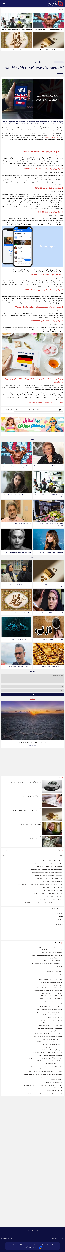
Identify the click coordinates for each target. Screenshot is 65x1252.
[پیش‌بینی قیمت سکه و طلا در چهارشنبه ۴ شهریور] (48, 654)
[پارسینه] (55, 3)
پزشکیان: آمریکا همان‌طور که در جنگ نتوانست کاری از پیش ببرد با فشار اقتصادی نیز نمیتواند (42, 1074)
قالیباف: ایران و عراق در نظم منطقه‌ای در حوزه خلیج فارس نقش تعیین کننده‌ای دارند (44, 1071)
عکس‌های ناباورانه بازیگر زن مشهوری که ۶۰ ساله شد (51, 552)
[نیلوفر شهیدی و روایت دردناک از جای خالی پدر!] (48, 600)
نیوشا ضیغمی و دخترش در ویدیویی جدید (52, 897)
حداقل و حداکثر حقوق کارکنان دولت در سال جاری (51, 1050)
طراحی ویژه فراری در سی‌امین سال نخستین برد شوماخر (50, 1025)
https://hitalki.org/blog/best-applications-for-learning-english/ (46, 402)
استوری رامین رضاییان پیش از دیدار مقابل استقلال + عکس (49, 1012)
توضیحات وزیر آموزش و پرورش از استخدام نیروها (51, 1031)
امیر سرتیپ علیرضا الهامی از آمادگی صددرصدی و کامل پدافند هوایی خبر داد (46, 1052)
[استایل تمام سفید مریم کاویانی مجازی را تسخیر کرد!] (16, 571)
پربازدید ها (57, 850)
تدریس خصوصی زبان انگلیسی (51, 137)
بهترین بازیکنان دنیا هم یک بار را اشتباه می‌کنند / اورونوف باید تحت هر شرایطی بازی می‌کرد (43, 1093)
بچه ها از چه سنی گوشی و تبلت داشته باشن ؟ (52, 952)
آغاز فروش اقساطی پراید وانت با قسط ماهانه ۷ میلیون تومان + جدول (25, 783)
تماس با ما (35, 1231)
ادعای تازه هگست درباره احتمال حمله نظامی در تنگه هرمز (50, 979)
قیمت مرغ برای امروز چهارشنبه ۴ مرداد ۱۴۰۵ (52, 1015)
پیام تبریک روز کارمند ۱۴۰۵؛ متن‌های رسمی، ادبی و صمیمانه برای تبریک (17, 29)
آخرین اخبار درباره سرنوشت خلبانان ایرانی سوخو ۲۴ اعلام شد (49, 1009)
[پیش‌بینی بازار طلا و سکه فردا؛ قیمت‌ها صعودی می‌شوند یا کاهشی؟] (52, 814)
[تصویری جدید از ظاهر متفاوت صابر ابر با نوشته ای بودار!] (16, 539)
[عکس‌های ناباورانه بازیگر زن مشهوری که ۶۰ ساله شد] (48, 539)
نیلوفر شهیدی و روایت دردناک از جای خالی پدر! (52, 613)
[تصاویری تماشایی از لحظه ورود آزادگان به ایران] (32, 720)
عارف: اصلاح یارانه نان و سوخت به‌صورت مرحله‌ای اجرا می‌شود (49, 988)
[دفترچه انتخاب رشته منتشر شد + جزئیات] (52, 800)
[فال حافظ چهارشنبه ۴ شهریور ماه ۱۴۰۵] (16, 40)
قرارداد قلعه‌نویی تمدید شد (56, 1080)
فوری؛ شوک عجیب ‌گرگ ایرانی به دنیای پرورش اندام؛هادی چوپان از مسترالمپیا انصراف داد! (48, 30)
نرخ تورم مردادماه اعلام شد (56, 966)
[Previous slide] (3, 717)
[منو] (4, 4)
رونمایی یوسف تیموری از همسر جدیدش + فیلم (50, 891)
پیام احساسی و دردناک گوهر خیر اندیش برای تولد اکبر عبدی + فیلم (48, 466)
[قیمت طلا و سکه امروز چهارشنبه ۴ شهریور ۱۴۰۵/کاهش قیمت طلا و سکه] (48, 40)
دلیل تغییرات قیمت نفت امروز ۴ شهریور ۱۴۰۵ (52, 1047)
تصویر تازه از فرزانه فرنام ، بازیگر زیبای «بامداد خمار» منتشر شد (17, 495)
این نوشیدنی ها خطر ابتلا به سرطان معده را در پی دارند (50, 1020)
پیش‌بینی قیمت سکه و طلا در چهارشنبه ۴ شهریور (52, 667)
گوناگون (61, 9)
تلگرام (56, 1238)
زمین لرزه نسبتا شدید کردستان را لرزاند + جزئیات (52, 1082)
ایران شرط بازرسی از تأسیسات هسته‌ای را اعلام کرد (51, 982)
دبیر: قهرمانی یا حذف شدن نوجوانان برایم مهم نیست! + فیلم (49, 1061)
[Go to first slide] (61, 717)
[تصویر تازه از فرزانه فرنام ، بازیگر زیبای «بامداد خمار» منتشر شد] (16, 482)
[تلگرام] (6, 410)
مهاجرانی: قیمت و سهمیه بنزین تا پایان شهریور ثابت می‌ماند (49, 993)
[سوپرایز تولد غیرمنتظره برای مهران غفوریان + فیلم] (16, 654)
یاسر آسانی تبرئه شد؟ (57, 1088)
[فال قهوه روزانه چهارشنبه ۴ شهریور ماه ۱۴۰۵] (48, 627)
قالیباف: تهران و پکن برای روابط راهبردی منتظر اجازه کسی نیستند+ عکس (47, 958)
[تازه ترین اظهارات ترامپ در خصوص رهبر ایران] (52, 828)
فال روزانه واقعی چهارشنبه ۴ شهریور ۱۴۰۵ (21, 640)
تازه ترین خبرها (59, 925)
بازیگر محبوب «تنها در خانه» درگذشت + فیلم (53, 971)
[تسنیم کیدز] (32, 425)
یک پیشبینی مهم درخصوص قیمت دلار (32, 838)
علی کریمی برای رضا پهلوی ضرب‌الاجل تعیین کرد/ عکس (48, 863)
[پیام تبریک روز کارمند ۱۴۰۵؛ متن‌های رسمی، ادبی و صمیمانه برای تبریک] (16, 20)
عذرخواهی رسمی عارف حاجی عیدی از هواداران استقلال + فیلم (49, 1042)
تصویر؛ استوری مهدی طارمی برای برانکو (54, 1090)
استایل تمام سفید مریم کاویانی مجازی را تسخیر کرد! (19, 584)
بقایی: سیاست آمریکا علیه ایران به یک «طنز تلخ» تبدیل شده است (48, 947)
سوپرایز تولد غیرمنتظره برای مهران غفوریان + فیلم (20, 667)
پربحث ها (5, 850)
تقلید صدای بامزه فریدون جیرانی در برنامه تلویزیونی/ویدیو (48, 894)
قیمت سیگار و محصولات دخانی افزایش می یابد (52, 1044)
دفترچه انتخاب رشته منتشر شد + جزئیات (32, 797)
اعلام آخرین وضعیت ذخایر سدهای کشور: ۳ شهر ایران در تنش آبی (48, 1034)
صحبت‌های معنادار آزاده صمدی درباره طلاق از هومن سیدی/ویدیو (46, 869)
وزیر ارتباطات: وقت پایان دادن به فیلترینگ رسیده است (50, 998)
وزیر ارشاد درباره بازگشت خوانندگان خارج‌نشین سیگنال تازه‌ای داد (48, 985)
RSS (29, 1231)
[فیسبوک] (8, 410)
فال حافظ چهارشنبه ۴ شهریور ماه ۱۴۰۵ (17, 49)
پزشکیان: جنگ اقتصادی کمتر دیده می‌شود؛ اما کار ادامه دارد (49, 996)
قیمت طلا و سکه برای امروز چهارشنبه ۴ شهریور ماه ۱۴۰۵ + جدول (48, 1039)
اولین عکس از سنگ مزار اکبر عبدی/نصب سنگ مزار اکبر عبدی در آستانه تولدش (49, 524)
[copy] (59, 410)
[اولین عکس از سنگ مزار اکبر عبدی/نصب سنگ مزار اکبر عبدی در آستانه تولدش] (48, 511)
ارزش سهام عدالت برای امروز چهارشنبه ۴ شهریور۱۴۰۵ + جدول (49, 1006)
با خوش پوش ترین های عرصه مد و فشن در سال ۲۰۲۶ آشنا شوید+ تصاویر (46, 1066)
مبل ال (61, 927)
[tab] (35, 745)
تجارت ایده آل (60, 922)
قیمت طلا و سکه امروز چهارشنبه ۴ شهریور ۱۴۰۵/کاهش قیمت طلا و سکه (48, 49)
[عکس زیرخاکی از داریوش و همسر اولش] (16, 511)
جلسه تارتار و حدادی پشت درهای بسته (54, 1017)
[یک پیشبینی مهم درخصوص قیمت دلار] (52, 842)
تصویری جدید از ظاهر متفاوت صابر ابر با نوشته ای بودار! (18, 552)
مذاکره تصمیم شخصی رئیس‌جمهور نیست (53, 969)
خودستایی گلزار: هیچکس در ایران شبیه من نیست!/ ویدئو (48, 900)
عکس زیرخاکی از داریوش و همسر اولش (22, 523)
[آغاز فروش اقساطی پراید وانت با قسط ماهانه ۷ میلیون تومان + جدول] (52, 786)
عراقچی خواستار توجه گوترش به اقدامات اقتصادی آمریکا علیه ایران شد (47, 963)
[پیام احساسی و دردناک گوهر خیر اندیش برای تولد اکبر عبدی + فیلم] (48, 453)
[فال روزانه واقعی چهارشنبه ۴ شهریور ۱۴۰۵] (16, 627)
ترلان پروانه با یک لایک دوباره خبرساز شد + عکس (52, 961)
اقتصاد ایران (60, 913)
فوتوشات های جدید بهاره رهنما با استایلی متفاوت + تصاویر (49, 1028)
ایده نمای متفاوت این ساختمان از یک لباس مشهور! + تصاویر (49, 1077)
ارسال (32, 694)
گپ (62, 1238)
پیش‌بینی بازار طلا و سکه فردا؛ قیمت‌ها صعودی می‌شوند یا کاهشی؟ (26, 811)
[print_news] (11, 410)
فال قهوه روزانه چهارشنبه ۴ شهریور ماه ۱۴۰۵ (53, 640)
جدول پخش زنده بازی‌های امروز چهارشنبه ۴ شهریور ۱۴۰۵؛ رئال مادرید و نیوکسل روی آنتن (43, 1085)
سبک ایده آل (60, 916)
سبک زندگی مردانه (59, 919)
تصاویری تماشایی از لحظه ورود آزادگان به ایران (32, 743)
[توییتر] (3, 410)
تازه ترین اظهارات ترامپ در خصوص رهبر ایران (30, 825)
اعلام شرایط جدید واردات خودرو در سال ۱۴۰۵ (52, 1023)
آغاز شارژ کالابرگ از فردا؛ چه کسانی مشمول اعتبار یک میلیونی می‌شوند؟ (47, 955)
